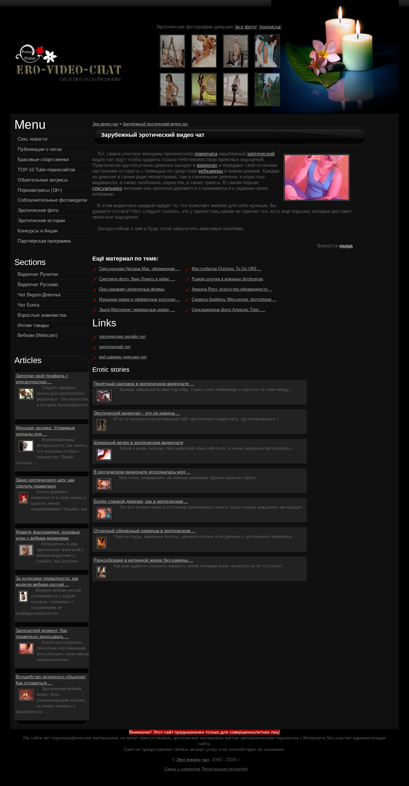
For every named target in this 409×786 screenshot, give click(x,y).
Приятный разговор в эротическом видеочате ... (144, 383)
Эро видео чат (105, 124)
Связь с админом (182, 768)
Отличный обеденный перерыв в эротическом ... (145, 530)
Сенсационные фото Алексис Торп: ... (228, 309)
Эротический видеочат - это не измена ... (137, 413)
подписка (270, 26)
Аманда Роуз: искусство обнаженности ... (232, 289)
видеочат (207, 165)
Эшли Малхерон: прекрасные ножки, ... (137, 309)
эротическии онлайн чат (122, 336)
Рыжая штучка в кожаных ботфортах (227, 278)
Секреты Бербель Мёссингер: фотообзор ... (234, 299)
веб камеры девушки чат (123, 356)
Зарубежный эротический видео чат (155, 124)
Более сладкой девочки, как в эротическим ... (141, 501)
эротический (260, 153)
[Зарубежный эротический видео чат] (66, 63)
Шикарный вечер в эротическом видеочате (138, 442)
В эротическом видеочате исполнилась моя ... (142, 471)
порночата (206, 153)
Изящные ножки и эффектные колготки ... (139, 299)
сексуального (107, 188)
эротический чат (115, 346)
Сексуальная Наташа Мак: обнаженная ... (139, 268)
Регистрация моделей (225, 768)
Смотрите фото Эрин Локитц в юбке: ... (137, 278)
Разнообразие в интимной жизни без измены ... (143, 560)
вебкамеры (210, 171)
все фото (246, 26)
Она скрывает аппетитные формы (132, 289)
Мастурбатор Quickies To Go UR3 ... (226, 268)
